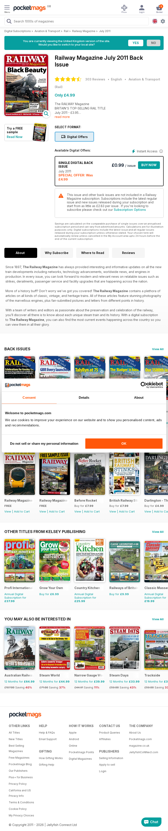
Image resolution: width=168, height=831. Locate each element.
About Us (135, 732)
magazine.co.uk (139, 745)
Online (73, 745)
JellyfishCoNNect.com (142, 752)
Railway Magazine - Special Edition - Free (18, 500)
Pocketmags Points (81, 752)
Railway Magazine (83, 31)
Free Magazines (19, 757)
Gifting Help (46, 764)
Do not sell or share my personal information (44, 443)
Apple (73, 732)
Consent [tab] (29, 397)
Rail (66, 31)
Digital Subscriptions (17, 31)
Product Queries (109, 732)
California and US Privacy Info (20, 793)
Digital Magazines (80, 758)
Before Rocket (85, 500)
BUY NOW (149, 165)
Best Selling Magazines (16, 748)
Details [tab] (84, 397)
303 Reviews (95, 79)
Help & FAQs (47, 732)
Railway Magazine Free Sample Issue (53, 500)
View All (158, 349)
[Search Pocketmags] (9, 22)
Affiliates (105, 739)
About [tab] (139, 397)
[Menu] (7, 8)
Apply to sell (107, 764)
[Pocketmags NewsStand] (28, 8)
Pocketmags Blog (20, 764)
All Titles (14, 732)
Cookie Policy (18, 809)
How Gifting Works (51, 758)
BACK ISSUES (17, 349)
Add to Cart (22, 511)
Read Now (15, 137)
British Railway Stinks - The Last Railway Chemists (123, 500)
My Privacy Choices (21, 815)
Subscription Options (130, 209)
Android (74, 739)
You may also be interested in (37, 619)
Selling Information (111, 758)
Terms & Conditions (21, 802)
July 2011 (104, 31)
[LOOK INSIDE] (26, 115)
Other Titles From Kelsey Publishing (45, 531)
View (7, 511)
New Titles (16, 739)
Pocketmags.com (140, 739)
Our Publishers (18, 770)
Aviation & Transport (47, 31)
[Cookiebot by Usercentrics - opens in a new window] (144, 385)
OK (123, 443)
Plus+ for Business (21, 777)
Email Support (48, 739)
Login (102, 771)
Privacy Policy (18, 783)
